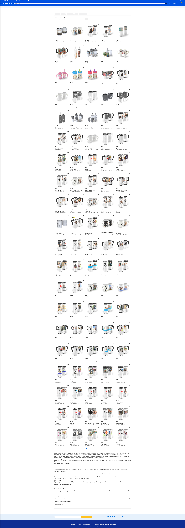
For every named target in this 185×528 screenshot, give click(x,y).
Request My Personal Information (110, 524)
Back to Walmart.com (6, 0)
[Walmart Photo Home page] (7, 3)
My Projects (16, 0)
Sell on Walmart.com (80, 522)
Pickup (12, 6)
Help (169, 3)
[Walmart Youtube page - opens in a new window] (114, 516)
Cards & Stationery (20, 6)
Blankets (36, 6)
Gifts (44, 6)
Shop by (67, 6)
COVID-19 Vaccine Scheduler (92, 522)
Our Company (74, 522)
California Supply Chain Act (87, 524)
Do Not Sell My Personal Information (98, 524)
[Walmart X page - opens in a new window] (110, 516)
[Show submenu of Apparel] (49, 6)
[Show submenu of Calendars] (58, 6)
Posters (26, 6)
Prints (15, 6)
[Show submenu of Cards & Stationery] (23, 6)
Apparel (48, 6)
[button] (62, 24)
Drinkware (52, 6)
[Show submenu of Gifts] (45, 6)
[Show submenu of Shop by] (68, 6)
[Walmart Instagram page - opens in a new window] (116, 516)
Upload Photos (28, 0)
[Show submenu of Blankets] (37, 6)
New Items (8, 6)
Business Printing (62, 6)
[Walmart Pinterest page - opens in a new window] (112, 516)
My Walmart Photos (22, 0)
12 (97, 449)
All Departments (58, 522)
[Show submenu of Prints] (16, 6)
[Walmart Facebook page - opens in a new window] (108, 516)
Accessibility (106, 522)
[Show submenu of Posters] (27, 6)
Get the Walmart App (119, 522)
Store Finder (12, 0)
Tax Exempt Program (111, 522)
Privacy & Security (72, 524)
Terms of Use (126, 522)
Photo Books (40, 6)
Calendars (56, 6)
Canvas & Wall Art (30, 6)
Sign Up (86, 516)
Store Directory (64, 522)
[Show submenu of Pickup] (13, 6)
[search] (86, 19)
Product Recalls (100, 522)
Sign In (181, 0)
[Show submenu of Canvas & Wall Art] (33, 6)
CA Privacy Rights (78, 524)
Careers (69, 522)
